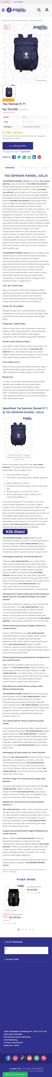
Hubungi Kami (19, 145)
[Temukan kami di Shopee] (30, 1060)
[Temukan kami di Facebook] (8, 1060)
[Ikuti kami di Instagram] (16, 1060)
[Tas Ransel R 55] (38, 894)
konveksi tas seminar (13, 870)
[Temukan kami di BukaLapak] (43, 1060)
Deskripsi (10, 167)
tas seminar (39, 870)
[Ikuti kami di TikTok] (23, 1060)
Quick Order (11, 910)
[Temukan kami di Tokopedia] (37, 1060)
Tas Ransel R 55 (34, 908)
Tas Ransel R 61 (16, 914)
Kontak (19, 2)
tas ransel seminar (28, 870)
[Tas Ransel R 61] (14, 898)
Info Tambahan (28, 167)
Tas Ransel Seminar (31, 126)
